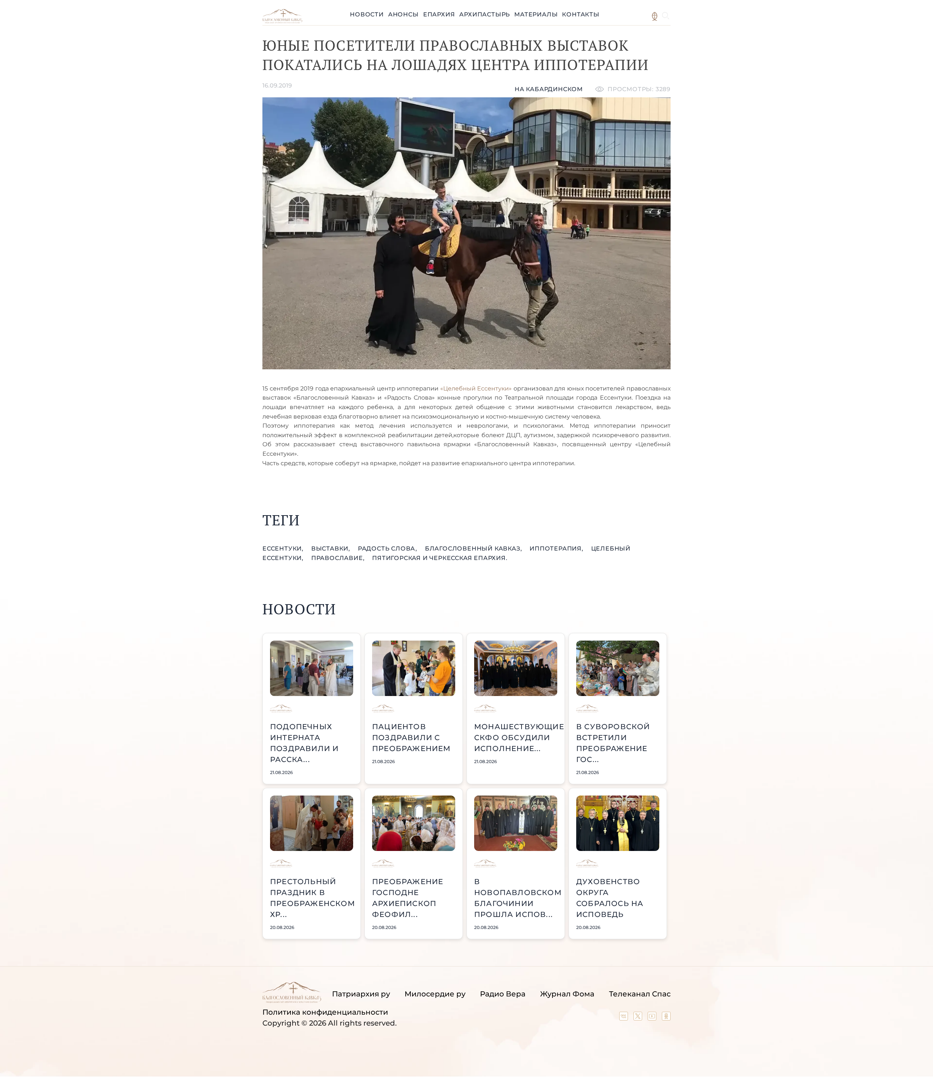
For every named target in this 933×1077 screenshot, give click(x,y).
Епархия (439, 14)
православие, (338, 558)
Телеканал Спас (640, 993)
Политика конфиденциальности (325, 1012)
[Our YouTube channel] (653, 1018)
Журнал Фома (567, 993)
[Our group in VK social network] (624, 1018)
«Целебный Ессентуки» (476, 388)
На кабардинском (549, 89)
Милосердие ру (435, 993)
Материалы (536, 14)
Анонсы (403, 14)
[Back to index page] (282, 21)
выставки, (331, 548)
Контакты (580, 14)
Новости (367, 14)
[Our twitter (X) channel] (638, 1018)
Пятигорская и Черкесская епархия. (439, 558)
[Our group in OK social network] (666, 1018)
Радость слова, (388, 548)
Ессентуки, (283, 548)
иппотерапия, (557, 548)
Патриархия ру (361, 993)
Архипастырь (484, 14)
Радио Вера (503, 993)
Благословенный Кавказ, (474, 548)
